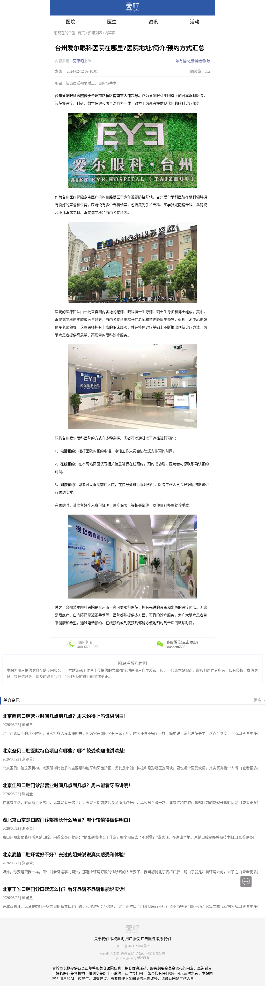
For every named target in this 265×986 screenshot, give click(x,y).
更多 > (259, 700)
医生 (111, 22)
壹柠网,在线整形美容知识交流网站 (135, 7)
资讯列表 (95, 33)
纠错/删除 (202, 61)
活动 (194, 22)
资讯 (153, 22)
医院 (70, 22)
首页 (81, 33)
